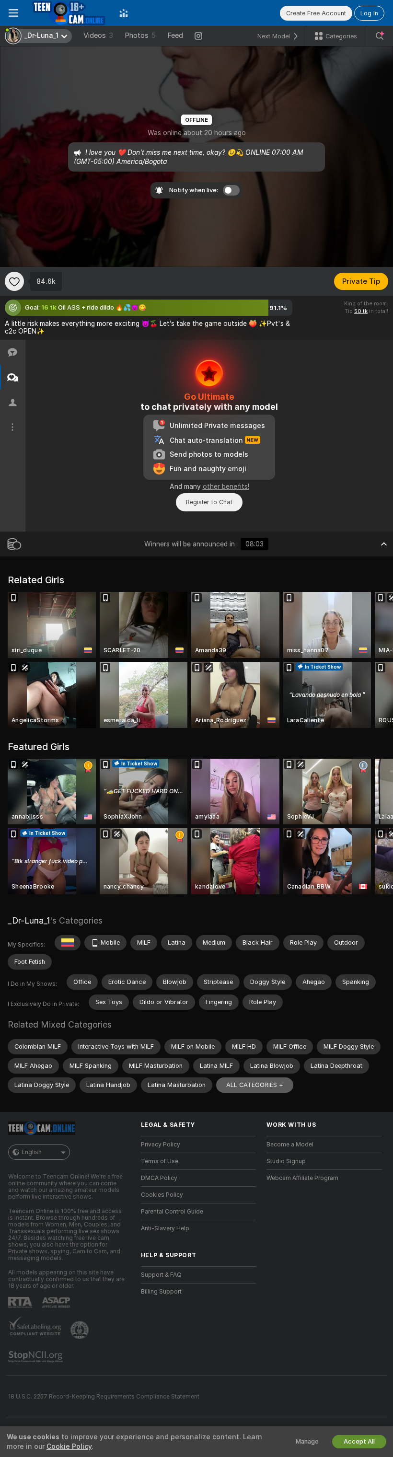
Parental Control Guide (172, 1211)
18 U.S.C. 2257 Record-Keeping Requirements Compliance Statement (103, 1396)
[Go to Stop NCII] (36, 1357)
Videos (98, 35)
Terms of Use (159, 1161)
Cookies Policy (162, 1194)
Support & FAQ (161, 1275)
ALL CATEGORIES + (254, 1084)
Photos (140, 35)
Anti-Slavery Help (165, 1228)
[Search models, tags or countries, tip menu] (379, 36)
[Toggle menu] (13, 13)
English (32, 1152)
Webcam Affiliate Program (302, 1178)
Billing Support (161, 1291)
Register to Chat (209, 502)
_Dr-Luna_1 (29, 920)
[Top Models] (124, 13)
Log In (369, 13)
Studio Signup (286, 1161)
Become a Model (289, 1144)
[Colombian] (68, 942)
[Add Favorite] (14, 281)
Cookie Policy (69, 1446)
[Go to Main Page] (69, 13)
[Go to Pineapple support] (80, 1330)
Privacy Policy (160, 1144)
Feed (175, 35)
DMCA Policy (159, 1178)
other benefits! (226, 486)
